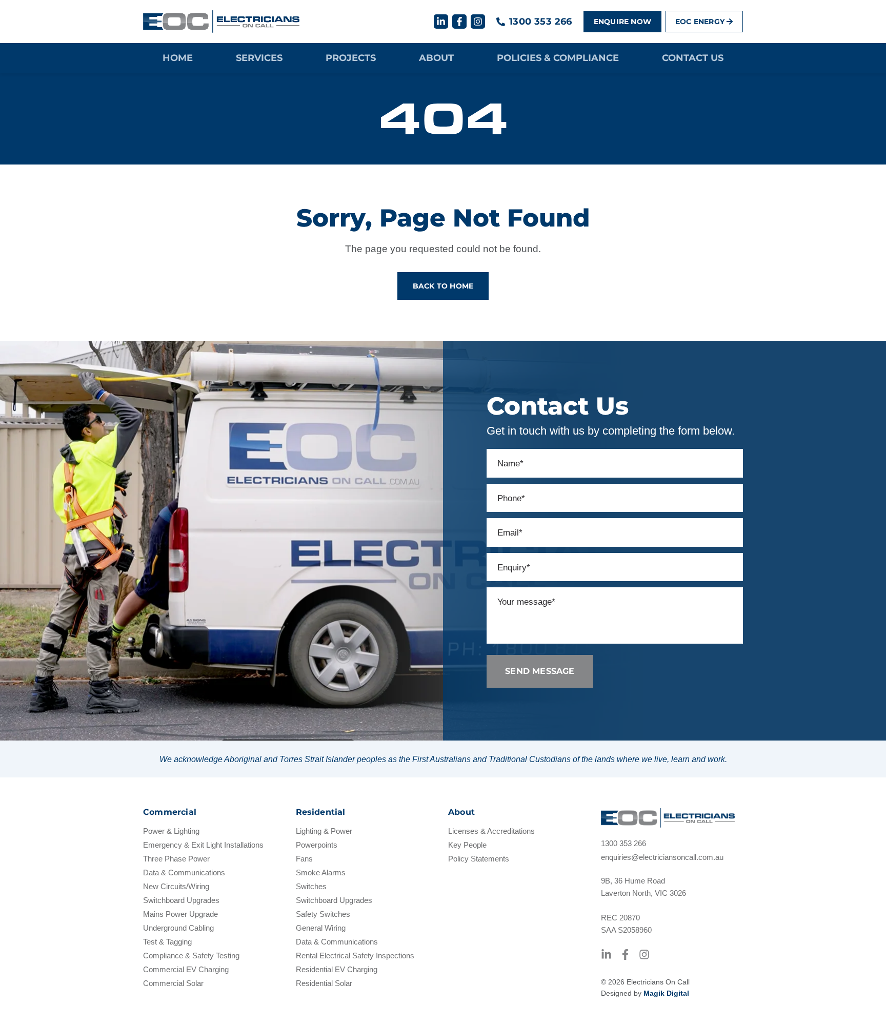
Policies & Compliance (558, 58)
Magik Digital (666, 993)
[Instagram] (478, 21)
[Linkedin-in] (441, 21)
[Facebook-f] (459, 21)
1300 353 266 (540, 21)
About (436, 58)
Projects (351, 58)
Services (259, 58)
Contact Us (692, 58)
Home (178, 58)
